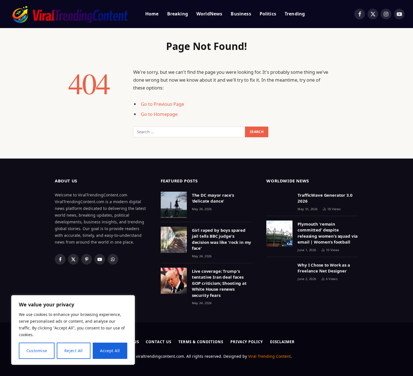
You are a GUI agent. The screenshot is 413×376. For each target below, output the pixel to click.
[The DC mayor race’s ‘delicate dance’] (174, 205)
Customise (36, 350)
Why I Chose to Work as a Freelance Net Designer (324, 268)
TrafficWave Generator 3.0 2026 (325, 198)
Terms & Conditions (200, 341)
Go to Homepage (159, 114)
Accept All (110, 350)
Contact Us (158, 341)
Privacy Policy (246, 341)
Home (152, 14)
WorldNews (209, 14)
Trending (295, 14)
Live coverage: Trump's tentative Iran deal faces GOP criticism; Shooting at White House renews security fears (219, 283)
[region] (73, 330)
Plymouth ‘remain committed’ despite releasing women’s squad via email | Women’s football (328, 233)
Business (241, 14)
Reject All (73, 350)
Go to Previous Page (162, 104)
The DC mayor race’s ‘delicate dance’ (213, 198)
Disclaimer (282, 341)
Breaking (177, 14)
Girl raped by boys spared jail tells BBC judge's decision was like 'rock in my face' (221, 239)
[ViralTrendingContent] (69, 14)
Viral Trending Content (269, 356)
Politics (268, 14)
